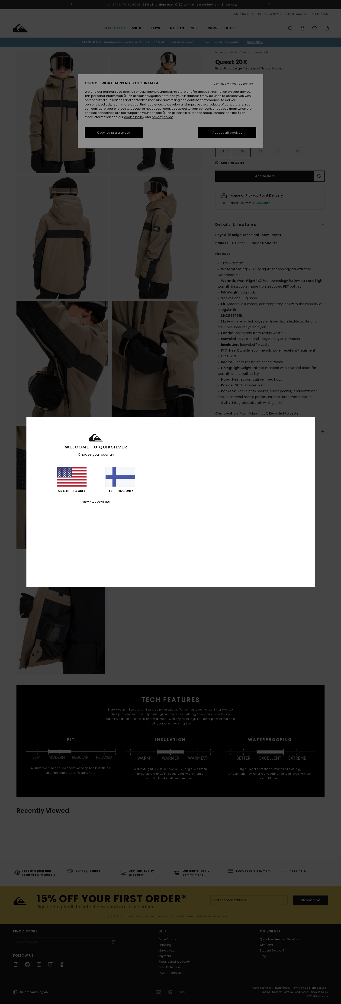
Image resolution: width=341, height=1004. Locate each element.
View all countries (96, 502)
